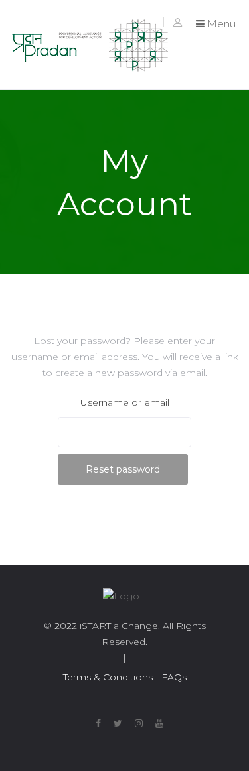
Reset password (123, 469)
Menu (220, 23)
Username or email (124, 402)
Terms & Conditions (108, 677)
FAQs (173, 677)
